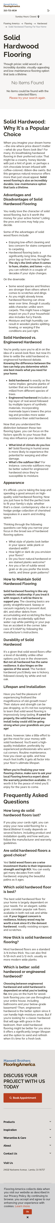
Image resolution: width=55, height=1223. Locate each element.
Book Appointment (24, 1097)
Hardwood (42, 23)
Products (9, 1121)
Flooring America (12, 23)
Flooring (28, 23)
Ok (27, 1212)
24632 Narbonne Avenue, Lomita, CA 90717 (24, 1170)
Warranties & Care (15, 1137)
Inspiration (10, 1129)
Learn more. (22, 1206)
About (7, 1145)
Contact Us (10, 1153)
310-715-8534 (10, 10)
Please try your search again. (27, 97)
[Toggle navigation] (48, 10)
